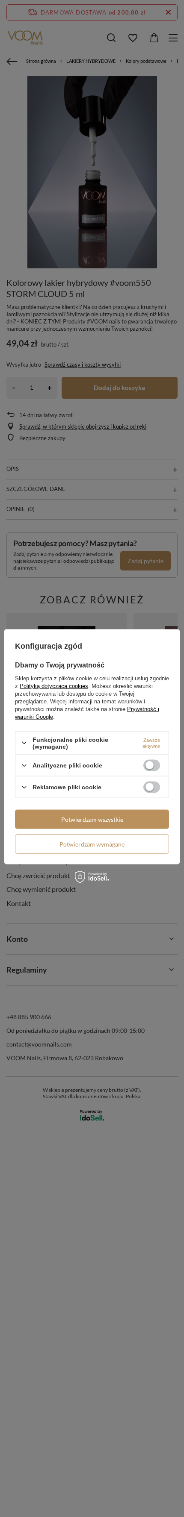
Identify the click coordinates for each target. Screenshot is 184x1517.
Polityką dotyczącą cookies (54, 685)
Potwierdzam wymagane (92, 843)
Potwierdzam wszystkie (92, 819)
